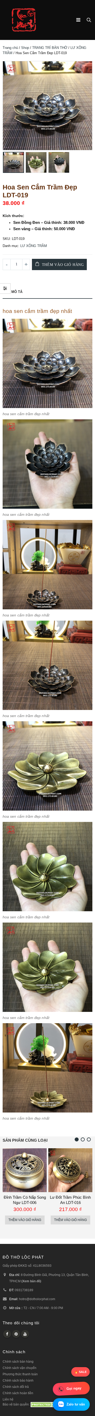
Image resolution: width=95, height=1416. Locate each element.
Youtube (25, 1339)
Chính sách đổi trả (16, 1392)
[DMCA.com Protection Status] (46, 1409)
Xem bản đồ (31, 1286)
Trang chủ (10, 48)
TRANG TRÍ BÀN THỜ (49, 48)
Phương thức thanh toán (20, 1379)
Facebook (7, 1339)
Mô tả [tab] (16, 292)
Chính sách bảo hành (18, 1385)
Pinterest (16, 1339)
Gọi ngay (74, 1388)
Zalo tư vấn (75, 1404)
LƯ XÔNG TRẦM (33, 246)
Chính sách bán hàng (18, 1366)
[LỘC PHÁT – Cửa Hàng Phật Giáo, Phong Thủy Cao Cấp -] (23, 20)
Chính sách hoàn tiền (18, 1398)
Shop (25, 48)
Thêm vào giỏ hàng (63, 265)
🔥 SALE (80, 1371)
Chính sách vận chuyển (19, 1373)
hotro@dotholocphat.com (37, 1304)
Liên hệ (8, 1404)
